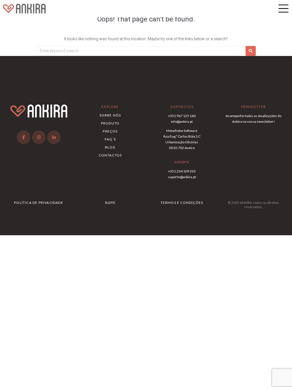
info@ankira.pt (182, 121)
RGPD (110, 202)
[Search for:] (139, 51)
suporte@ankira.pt (182, 177)
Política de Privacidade (38, 202)
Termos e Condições (182, 202)
